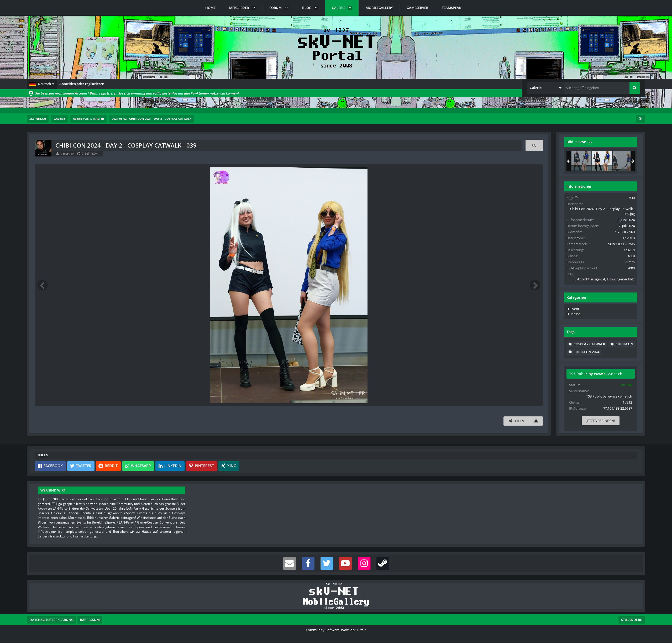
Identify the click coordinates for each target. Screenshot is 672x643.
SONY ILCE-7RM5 (621, 244)
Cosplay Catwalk (589, 344)
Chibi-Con (624, 344)
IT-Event (572, 308)
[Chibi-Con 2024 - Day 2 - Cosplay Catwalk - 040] (623, 161)
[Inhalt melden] (536, 421)
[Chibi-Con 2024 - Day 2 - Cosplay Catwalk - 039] (602, 161)
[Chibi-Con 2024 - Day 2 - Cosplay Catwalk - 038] (581, 161)
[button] (42, 84)
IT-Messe (573, 313)
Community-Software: (336, 630)
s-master (67, 153)
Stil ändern (632, 619)
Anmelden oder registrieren (81, 83)
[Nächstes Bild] (535, 285)
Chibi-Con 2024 (586, 351)
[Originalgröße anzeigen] (534, 145)
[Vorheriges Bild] (42, 285)
